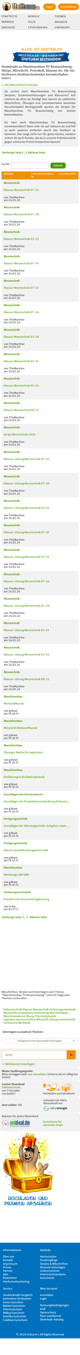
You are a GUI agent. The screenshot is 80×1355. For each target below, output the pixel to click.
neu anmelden (37, 1074)
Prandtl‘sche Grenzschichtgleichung (26, 899)
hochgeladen (67, 174)
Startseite (9, 16)
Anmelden (46, 1295)
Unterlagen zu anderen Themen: (22, 1032)
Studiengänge (48, 1260)
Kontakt (8, 1260)
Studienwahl (38, 27)
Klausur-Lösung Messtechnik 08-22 (26, 679)
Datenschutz (48, 1312)
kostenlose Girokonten (17, 1298)
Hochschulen (48, 1256)
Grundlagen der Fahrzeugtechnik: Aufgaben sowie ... (36, 826)
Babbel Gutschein (14, 1305)
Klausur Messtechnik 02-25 (21, 239)
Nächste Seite (36, 152)
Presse (7, 1267)
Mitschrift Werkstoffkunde (20, 728)
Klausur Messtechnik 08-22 (21, 410)
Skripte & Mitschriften (54, 1263)
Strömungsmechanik (17, 892)
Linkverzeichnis (50, 1271)
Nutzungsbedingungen (54, 1305)
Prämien (7, 21)
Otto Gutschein (12, 1309)
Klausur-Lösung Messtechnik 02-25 (26, 508)
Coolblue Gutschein (15, 1320)
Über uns (8, 1256)
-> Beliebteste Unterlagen (18, 1064)
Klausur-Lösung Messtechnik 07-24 (26, 581)
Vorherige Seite (12, 152)
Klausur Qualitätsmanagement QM (26, 850)
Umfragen (62, 27)
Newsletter (10, 1278)
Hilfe (32, 21)
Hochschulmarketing (16, 1281)
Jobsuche (8, 27)
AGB (42, 1309)
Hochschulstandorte (53, 1274)
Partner (8, 1271)
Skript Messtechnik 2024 (19, 434)
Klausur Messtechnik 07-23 (21, 287)
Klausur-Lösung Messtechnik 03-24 (26, 654)
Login (49, 7)
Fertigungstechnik (15, 818)
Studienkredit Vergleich (18, 1295)
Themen (60, 16)
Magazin (61, 21)
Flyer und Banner (50, 1316)
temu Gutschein (13, 1302)
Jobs (5, 1274)
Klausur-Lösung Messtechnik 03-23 (26, 630)
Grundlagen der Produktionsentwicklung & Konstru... (37, 801)
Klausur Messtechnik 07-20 (21, 214)
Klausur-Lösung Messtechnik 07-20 (26, 483)
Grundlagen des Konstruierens (23, 794)
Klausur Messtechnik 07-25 (21, 190)
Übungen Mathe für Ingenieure (23, 752)
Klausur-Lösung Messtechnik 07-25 (26, 459)
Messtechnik (12, 183)
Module (33, 16)
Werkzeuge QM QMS (16, 874)
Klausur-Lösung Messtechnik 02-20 (26, 605)
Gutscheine (47, 1278)
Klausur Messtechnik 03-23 (21, 361)
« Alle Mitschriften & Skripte (19, 85)
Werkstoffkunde (14, 703)
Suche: (5, 164)
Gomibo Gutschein (14, 1316)
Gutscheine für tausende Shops (53, 1123)
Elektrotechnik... (12, 1087)
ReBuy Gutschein (13, 1312)
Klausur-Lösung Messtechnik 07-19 (26, 532)
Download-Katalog (51, 1319)
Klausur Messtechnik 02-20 (21, 336)
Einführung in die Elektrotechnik (24, 777)
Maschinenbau (13, 696)
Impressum (10, 1263)
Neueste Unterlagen (52, 1267)
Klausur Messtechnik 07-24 (21, 312)
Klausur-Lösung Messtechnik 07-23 (26, 557)
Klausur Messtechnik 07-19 (21, 263)
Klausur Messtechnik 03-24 (21, 385)
